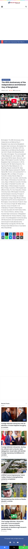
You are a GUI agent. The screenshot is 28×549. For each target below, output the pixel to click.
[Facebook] (3, 234)
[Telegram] (10, 237)
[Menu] (2, 6)
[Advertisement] (14, 24)
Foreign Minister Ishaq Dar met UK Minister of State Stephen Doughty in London (13, 425)
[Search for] (26, 6)
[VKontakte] (3, 237)
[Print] (21, 237)
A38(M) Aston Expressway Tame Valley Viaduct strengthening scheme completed (13, 477)
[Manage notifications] (24, 545)
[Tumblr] (14, 234)
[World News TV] (14, 2)
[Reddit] (21, 234)
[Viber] (14, 237)
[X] (6, 234)
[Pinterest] (17, 234)
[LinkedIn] (10, 234)
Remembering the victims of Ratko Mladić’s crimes (13, 500)
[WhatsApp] (6, 237)
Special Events (6, 79)
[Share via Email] (17, 237)
